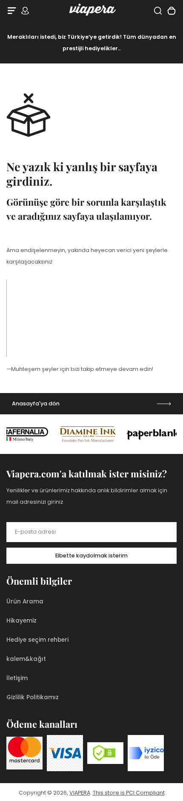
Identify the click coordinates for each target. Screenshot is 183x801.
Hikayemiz (21, 621)
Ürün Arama (24, 601)
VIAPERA (79, 792)
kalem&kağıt (26, 659)
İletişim (17, 678)
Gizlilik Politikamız (32, 697)
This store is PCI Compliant (129, 792)
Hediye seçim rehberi (37, 640)
